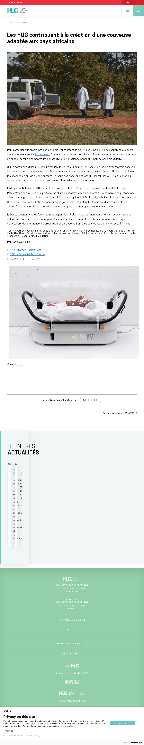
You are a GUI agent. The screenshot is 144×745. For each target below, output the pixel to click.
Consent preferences (13, 735)
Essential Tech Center (21, 202)
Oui (84, 400)
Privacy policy (33, 735)
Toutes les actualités (18, 22)
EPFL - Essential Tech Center (27, 254)
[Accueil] (18, 10)
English (7, 711)
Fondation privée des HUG (72, 673)
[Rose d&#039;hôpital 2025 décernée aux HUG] (16, 505)
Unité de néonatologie (91, 189)
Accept (122, 723)
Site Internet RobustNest (25, 250)
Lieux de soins (70, 654)
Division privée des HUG (72, 701)
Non (96, 400)
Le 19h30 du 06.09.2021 (25, 259)
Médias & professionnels (70, 643)
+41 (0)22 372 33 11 (72, 620)
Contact (71, 629)
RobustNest (42, 155)
